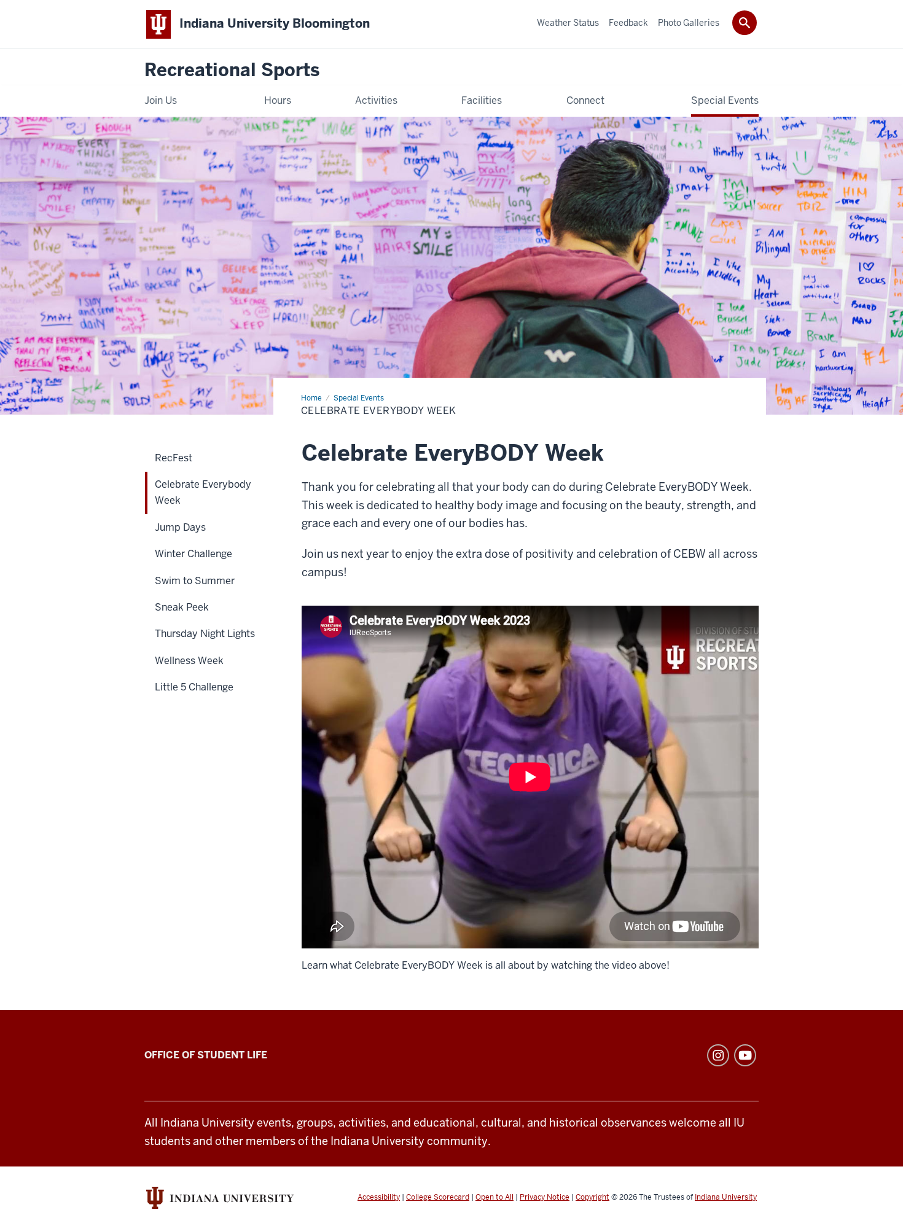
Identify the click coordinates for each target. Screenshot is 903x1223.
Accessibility (379, 1197)
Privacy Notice (544, 1197)
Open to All (494, 1197)
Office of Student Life (205, 1055)
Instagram (718, 1055)
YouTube (745, 1055)
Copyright (592, 1197)
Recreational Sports (231, 70)
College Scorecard (437, 1197)
